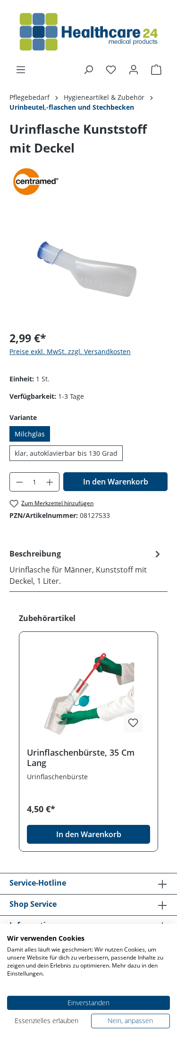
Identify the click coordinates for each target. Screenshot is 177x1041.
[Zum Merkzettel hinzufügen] (133, 723)
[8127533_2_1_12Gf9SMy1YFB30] (88, 270)
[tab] (86, 567)
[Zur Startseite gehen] (88, 32)
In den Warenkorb (115, 481)
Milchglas (30, 433)
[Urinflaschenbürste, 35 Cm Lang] (88, 693)
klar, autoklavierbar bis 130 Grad (66, 453)
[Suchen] (88, 69)
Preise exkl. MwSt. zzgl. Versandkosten (70, 351)
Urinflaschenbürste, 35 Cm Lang (81, 757)
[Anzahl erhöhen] (50, 482)
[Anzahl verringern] (19, 482)
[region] (88, 270)
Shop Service (33, 904)
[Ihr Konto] (133, 69)
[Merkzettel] (111, 69)
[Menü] (20, 69)
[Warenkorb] (156, 69)
